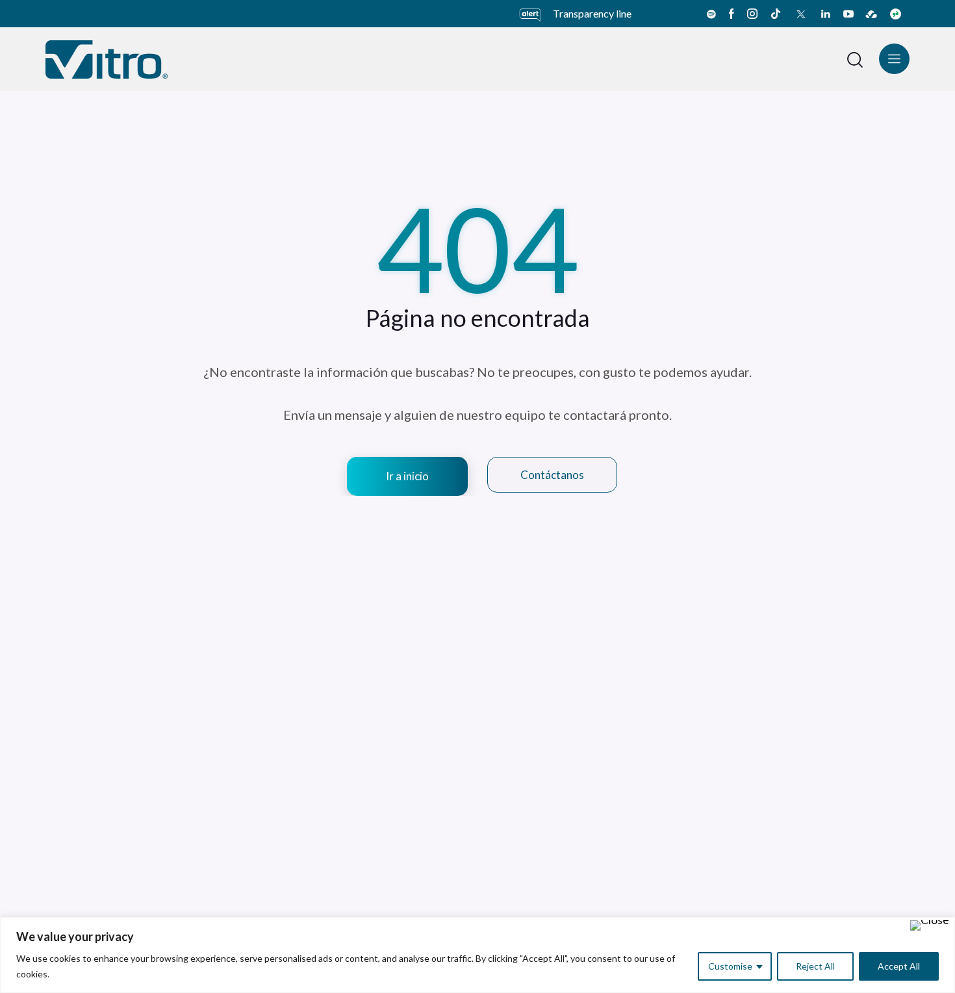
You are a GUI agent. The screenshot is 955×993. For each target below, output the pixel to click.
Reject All (815, 966)
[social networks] (711, 13)
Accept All (899, 966)
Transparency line (592, 13)
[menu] (894, 59)
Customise (730, 966)
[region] (477, 955)
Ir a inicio (407, 476)
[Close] (929, 925)
